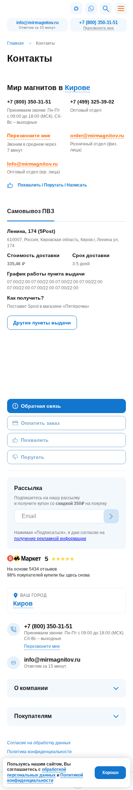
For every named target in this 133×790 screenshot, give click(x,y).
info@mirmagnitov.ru (37, 22)
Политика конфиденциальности (39, 751)
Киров (23, 603)
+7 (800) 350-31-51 (98, 22)
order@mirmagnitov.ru (97, 135)
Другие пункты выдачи (42, 323)
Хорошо (110, 772)
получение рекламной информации (50, 538)
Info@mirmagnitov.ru (32, 164)
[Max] (76, 8)
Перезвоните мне (98, 28)
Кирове (77, 87)
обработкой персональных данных (36, 772)
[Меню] (121, 8)
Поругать (53, 185)
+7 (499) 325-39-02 (92, 102)
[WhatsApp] (91, 8)
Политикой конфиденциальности (45, 778)
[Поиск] (106, 8)
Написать (77, 185)
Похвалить (29, 185)
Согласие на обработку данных (39, 742)
